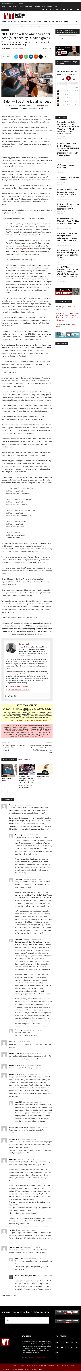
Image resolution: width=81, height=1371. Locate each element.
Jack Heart (59, 316)
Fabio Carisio (74, 313)
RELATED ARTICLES (9, 760)
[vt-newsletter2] (67, 337)
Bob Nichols (59, 320)
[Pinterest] (21, 56)
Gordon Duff (7, 48)
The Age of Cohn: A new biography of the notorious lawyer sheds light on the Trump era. (67, 236)
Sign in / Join (22, 3)
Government (10, 27)
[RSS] (60, 9)
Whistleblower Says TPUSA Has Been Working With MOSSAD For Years (68, 221)
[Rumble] (57, 9)
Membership (28, 6)
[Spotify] (64, 9)
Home (3, 27)
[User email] (15, 696)
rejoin (17, 249)
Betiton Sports (38, 1369)
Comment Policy (40, 721)
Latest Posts (61, 117)
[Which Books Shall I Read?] (45, 769)
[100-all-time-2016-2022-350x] (67, 1323)
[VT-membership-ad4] (67, 55)
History (16, 21)
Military (39, 21)
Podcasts (59, 21)
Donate (21, 6)
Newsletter (37, 6)
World (51, 21)
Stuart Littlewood (72, 318)
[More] (45, 56)
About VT (4, 6)
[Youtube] (78, 9)
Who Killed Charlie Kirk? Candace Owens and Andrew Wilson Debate (67, 192)
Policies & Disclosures (24, 721)
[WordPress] (74, 9)
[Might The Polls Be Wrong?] (9, 770)
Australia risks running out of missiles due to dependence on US (68, 206)
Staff (10, 6)
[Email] (40, 56)
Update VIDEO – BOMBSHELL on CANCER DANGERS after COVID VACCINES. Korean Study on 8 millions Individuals (67, 272)
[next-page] (6, 791)
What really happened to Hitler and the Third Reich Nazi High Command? (13, 748)
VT (36, 631)
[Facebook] (46, 9)
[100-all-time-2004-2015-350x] (67, 1314)
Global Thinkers (62, 344)
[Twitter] (67, 9)
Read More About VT (33, 1353)
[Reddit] (53, 9)
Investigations (26, 21)
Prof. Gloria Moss (71, 316)
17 (52, 48)
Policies (15, 6)
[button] (77, 21)
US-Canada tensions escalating (65, 166)
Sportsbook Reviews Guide (25, 1369)
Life (33, 21)
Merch (43, 6)
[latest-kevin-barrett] (67, 295)
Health (10, 21)
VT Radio (66, 21)
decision (25, 251)
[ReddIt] (36, 56)
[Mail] (50, 9)
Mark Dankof (59, 318)
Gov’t (4, 21)
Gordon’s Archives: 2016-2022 (18, 690)
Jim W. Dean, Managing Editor (25, 1276)
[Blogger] (43, 9)
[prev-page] (2, 791)
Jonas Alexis (66, 307)
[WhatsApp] (26, 56)
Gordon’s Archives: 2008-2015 (18, 686)
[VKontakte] (71, 9)
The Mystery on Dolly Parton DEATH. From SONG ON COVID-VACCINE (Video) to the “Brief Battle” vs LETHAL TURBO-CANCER (68, 128)
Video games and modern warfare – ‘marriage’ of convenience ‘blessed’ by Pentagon (68, 253)
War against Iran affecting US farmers (68, 178)
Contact (56, 6)
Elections (4, 776)
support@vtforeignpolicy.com (40, 1357)
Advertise (49, 6)
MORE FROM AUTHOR (25, 760)
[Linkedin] (31, 56)
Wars (45, 21)
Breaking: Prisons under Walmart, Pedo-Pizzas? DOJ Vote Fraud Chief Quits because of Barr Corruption (41, 749)
